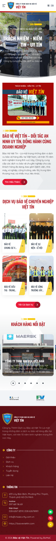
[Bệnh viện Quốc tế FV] (40, 398)
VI (48, 5)
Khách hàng (12, 466)
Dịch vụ (10, 461)
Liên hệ (9, 475)
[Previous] (4, 43)
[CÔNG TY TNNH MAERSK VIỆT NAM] (28, 355)
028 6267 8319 (16, 511)
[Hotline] (50, 518)
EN (52, 5)
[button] (4, 5)
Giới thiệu (10, 457)
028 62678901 (32, 511)
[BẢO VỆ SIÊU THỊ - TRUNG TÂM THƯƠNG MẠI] (14, 274)
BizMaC (47, 537)
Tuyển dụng (12, 470)
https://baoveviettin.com (21, 523)
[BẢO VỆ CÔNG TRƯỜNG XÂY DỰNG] (41, 274)
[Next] (52, 43)
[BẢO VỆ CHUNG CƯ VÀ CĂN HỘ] (14, 231)
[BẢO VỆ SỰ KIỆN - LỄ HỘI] (41, 231)
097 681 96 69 (16, 504)
